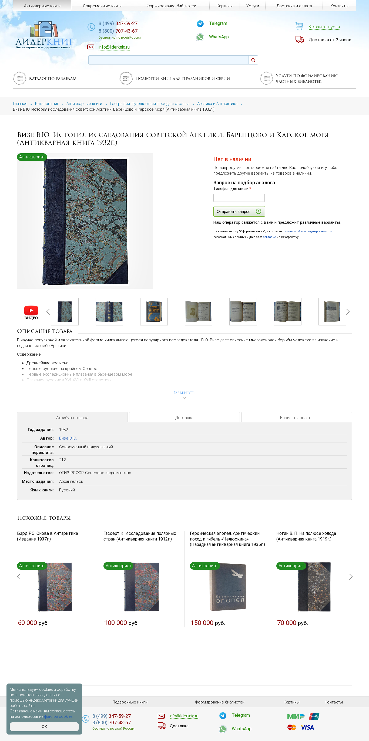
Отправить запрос (233, 211)
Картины (225, 6)
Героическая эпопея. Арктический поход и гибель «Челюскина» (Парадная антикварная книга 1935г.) (227, 539)
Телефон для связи (232, 188)
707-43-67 (120, 33)
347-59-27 (118, 23)
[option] (85, 221)
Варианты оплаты (296, 417)
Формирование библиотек (171, 6)
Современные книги (102, 6)
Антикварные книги (42, 6)
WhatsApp (219, 36)
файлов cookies (58, 716)
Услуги (252, 6)
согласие (269, 237)
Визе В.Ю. (68, 438)
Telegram (218, 23)
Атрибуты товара (72, 417)
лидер (44, 42)
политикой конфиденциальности (308, 231)
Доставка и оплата (294, 6)
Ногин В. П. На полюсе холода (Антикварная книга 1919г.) (306, 536)
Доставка (184, 417)
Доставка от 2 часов (330, 39)
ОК (44, 727)
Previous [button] (49, 311)
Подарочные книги (129, 702)
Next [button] (346, 311)
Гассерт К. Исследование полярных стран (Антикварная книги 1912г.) (139, 536)
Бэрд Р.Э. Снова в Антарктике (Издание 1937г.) (47, 536)
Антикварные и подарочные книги (43, 47)
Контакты (339, 6)
